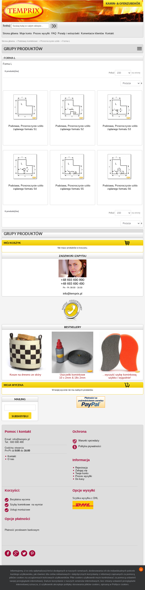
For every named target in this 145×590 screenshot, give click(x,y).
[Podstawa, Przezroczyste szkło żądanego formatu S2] (72, 107)
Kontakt (12, 456)
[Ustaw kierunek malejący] (141, 83)
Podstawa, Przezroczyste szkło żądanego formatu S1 (25, 128)
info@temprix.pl (72, 293)
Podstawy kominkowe (28, 41)
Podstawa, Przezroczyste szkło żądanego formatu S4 (25, 187)
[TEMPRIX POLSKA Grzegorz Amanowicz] (24, 11)
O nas (11, 459)
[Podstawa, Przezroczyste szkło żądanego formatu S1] (25, 107)
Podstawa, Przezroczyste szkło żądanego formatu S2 (73, 128)
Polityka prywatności (89, 446)
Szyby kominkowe (20, 504)
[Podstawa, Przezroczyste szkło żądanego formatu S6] (119, 167)
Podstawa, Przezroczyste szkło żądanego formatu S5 (73, 187)
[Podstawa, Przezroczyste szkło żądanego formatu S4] (25, 167)
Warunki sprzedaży (88, 440)
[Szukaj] (53, 26)
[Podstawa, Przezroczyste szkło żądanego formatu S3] (119, 107)
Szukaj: (7, 25)
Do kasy (79, 479)
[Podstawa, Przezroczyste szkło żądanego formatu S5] (72, 167)
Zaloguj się (81, 470)
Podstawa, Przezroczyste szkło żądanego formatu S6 (120, 187)
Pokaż (111, 72)
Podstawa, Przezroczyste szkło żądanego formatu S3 (120, 128)
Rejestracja (81, 467)
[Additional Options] (91, 397)
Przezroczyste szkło (49, 41)
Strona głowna (8, 41)
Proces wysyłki (83, 476)
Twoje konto (81, 473)
